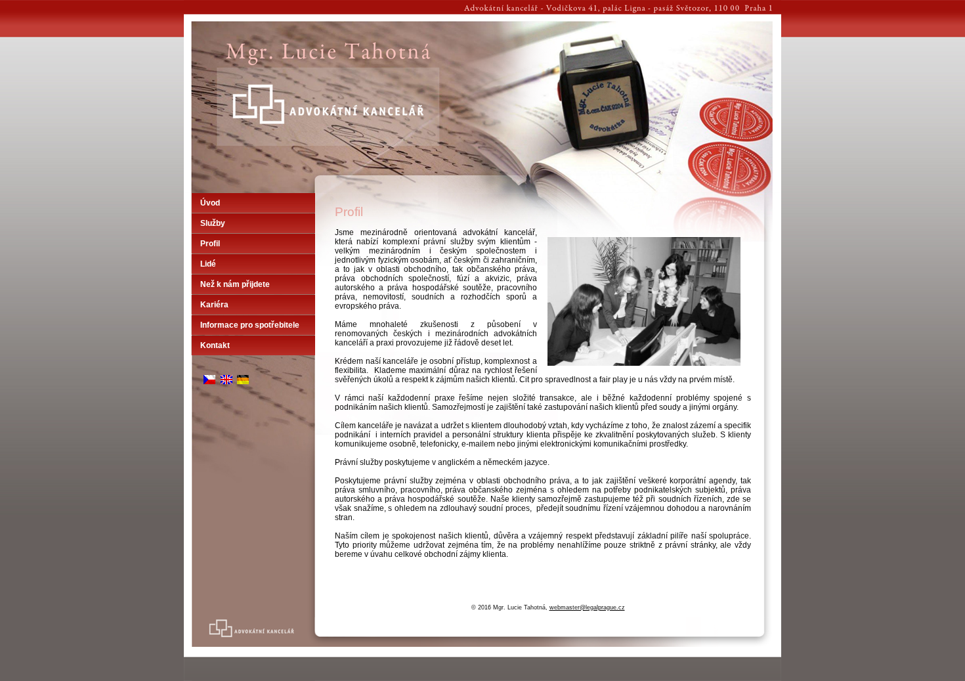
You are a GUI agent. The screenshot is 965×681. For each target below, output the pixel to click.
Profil (210, 243)
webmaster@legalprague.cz (587, 607)
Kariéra (214, 304)
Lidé (208, 264)
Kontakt (215, 345)
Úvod (210, 203)
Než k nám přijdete (235, 284)
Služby (212, 223)
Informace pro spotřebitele (249, 325)
